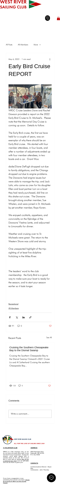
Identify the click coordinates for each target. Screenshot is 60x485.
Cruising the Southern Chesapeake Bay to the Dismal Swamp (28, 349)
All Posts (9, 44)
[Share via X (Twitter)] (16, 317)
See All (49, 337)
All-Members (23, 44)
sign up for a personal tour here (16, 460)
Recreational (13, 304)
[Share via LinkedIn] (23, 317)
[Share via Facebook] (10, 317)
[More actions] (50, 59)
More (36, 44)
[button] (58, 18)
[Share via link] (30, 317)
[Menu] (47, 18)
